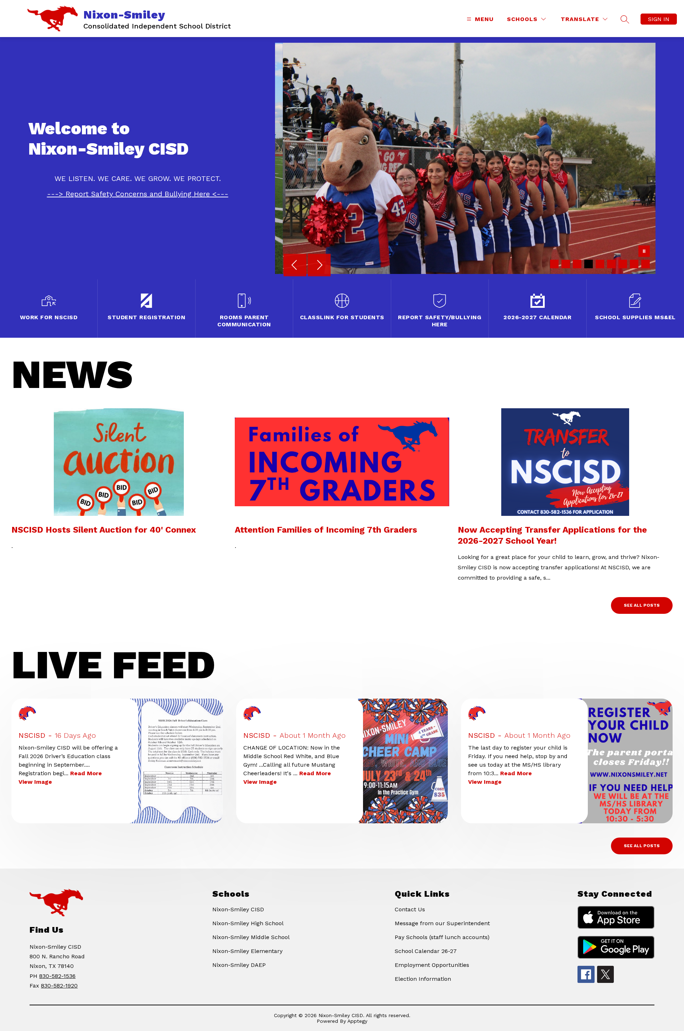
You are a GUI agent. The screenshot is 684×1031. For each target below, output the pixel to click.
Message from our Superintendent (442, 923)
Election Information (423, 978)
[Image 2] (565, 264)
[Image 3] (577, 264)
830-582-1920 (59, 985)
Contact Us (410, 909)
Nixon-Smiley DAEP (239, 965)
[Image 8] (634, 264)
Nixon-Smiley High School (248, 923)
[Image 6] (611, 264)
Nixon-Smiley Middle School (251, 937)
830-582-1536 (57, 976)
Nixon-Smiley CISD (238, 909)
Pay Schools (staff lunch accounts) (442, 937)
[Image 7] (622, 264)
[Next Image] (319, 266)
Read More (86, 773)
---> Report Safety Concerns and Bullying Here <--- (137, 194)
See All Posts (642, 605)
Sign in (658, 19)
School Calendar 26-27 (426, 951)
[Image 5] (600, 264)
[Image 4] (588, 264)
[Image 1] (554, 264)
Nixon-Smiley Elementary (247, 951)
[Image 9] (645, 264)
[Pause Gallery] (644, 251)
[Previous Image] (295, 266)
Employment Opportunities (432, 965)
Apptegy (357, 1021)
